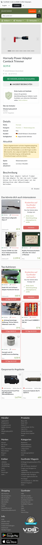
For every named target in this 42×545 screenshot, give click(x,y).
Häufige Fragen (6, 530)
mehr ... (3, 433)
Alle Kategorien (6, 496)
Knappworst (5, 423)
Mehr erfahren (22, 100)
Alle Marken (5, 493)
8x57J (3, 470)
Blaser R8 (24, 421)
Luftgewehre (25, 449)
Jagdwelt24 (5, 421)
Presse (23, 510)
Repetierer (24, 442)
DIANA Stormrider (27, 431)
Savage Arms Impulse (27, 433)
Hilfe (22, 493)
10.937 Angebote (8, 113)
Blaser (3, 446)
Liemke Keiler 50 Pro (27, 427)
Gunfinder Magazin (27, 504)
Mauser (3, 442)
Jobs (22, 506)
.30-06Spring (5, 464)
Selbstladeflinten (26, 446)
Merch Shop (24, 512)
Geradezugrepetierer (27, 453)
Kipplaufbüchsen (26, 444)
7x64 (3, 468)
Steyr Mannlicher (6, 449)
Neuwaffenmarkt (6, 508)
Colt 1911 (24, 429)
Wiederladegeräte (29, 128)
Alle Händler (5, 500)
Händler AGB (5, 521)
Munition (18, 128)
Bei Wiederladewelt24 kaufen (21, 79)
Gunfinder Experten (27, 500)
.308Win (4, 462)
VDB (2, 429)
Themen (3, 504)
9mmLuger (4, 472)
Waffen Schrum (6, 427)
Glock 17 (24, 425)
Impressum (4, 528)
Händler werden (26, 496)
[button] (38, 11)
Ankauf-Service (25, 502)
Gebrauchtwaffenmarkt (8, 510)
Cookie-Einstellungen (7, 525)
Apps (22, 508)
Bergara (3, 453)
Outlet (3, 506)
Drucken (36, 189)
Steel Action (5, 451)
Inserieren (32, 11)
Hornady (18, 125)
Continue (17, 5)
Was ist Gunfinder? (27, 498)
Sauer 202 (24, 423)
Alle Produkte (5, 498)
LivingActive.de (6, 425)
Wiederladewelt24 (10, 109)
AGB (2, 519)
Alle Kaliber (4, 502)
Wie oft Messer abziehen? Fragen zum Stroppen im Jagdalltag (29, 468)
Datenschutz (5, 523)
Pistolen (23, 451)
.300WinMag (5, 466)
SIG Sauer (4, 444)
